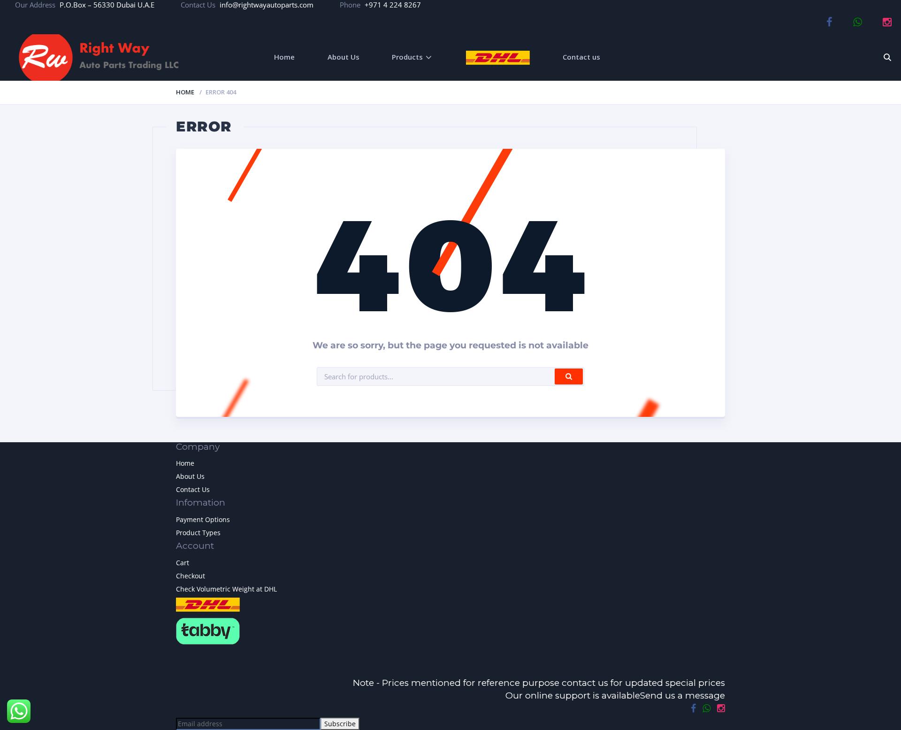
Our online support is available (572, 695)
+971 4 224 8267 (393, 4)
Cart (182, 562)
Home (284, 56)
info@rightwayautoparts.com (266, 4)
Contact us (581, 56)
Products (407, 56)
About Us (343, 56)
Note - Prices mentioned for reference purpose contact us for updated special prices (539, 682)
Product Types (198, 532)
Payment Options (203, 519)
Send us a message (682, 695)
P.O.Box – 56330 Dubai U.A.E (107, 4)
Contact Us (193, 489)
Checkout (190, 575)
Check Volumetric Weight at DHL (226, 588)
